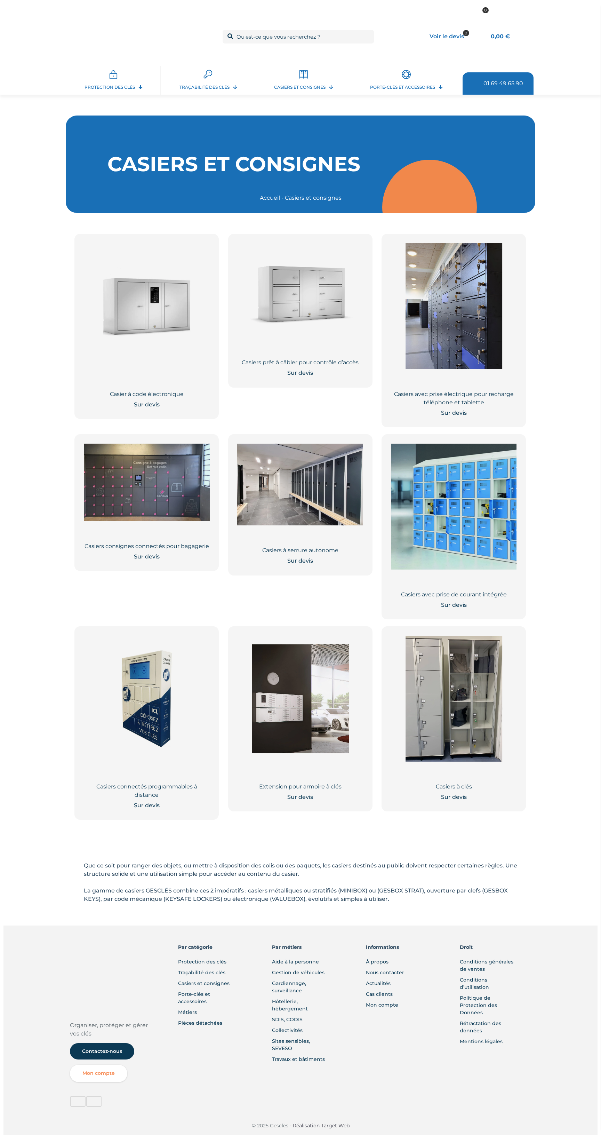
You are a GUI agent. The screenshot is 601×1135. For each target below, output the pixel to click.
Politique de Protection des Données (478, 1005)
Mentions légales (481, 1041)
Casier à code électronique (147, 394)
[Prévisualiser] (200, 268)
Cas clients (379, 994)
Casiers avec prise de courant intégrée (454, 594)
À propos (377, 962)
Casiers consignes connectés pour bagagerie (147, 546)
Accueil (270, 198)
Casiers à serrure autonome (300, 550)
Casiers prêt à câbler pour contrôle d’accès (300, 362)
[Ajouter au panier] (200, 453)
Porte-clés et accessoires (194, 998)
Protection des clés (202, 962)
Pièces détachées (200, 1023)
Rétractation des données (480, 1027)
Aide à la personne (295, 962)
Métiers (187, 1012)
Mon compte (382, 1005)
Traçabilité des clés (201, 972)
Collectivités (287, 1030)
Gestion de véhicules (298, 972)
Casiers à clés (454, 786)
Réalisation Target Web (320, 1125)
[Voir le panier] (200, 253)
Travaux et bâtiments (298, 1059)
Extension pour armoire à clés (300, 786)
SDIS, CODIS (287, 1019)
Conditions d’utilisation (474, 983)
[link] (77, 1008)
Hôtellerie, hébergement (290, 1005)
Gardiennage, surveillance (289, 987)
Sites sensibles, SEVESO (291, 1044)
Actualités (378, 983)
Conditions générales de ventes (486, 965)
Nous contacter (385, 972)
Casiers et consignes (204, 983)
